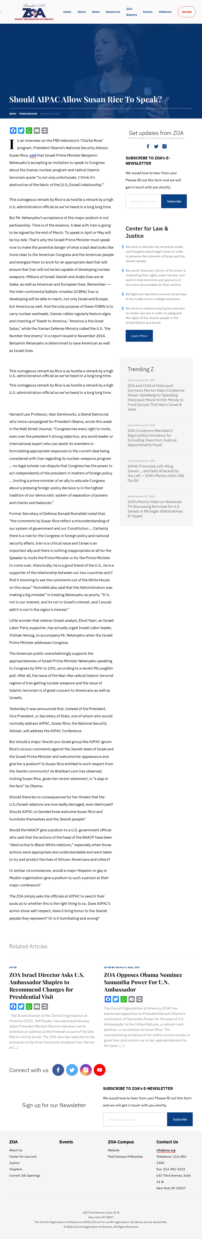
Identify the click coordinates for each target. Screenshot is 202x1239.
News (96, 12)
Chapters (15, 1169)
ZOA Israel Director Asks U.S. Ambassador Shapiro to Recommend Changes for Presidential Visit (46, 985)
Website (114, 1150)
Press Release (28, 113)
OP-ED (13, 967)
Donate (187, 12)
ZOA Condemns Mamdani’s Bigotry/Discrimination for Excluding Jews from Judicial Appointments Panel (152, 437)
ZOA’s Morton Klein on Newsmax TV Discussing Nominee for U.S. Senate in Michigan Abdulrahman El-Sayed (155, 508)
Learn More (139, 336)
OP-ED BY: (121, 967)
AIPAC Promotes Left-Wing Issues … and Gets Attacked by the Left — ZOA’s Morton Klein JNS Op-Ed (156, 473)
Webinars (165, 12)
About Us (15, 1150)
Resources (113, 12)
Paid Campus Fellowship (125, 1156)
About (82, 12)
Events (147, 12)
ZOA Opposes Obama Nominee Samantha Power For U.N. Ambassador (143, 982)
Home (67, 12)
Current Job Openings (24, 1175)
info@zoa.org (165, 1150)
